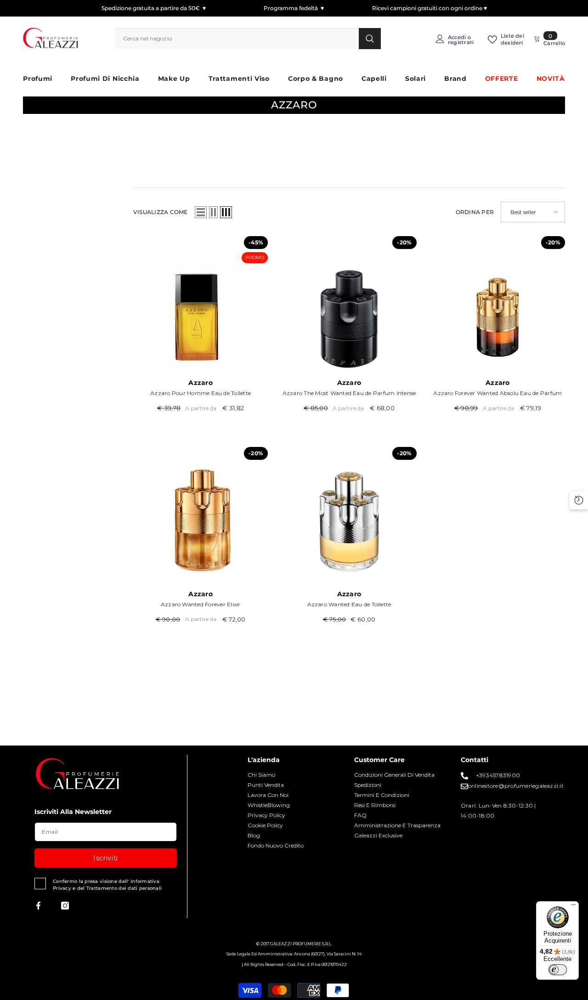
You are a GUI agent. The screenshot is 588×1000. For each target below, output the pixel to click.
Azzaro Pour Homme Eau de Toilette (200, 393)
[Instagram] (65, 905)
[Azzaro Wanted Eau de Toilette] (349, 514)
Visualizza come (160, 212)
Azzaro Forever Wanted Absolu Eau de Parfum (497, 393)
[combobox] (237, 38)
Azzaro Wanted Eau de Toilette (349, 604)
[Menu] (573, 906)
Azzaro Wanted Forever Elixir (201, 604)
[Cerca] (248, 38)
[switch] (557, 969)
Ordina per (475, 212)
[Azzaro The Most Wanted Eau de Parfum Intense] (349, 303)
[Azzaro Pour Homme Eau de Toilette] (200, 303)
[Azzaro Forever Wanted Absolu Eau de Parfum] (497, 303)
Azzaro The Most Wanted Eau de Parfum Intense (349, 393)
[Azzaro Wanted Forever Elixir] (200, 514)
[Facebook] (38, 905)
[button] (201, 212)
